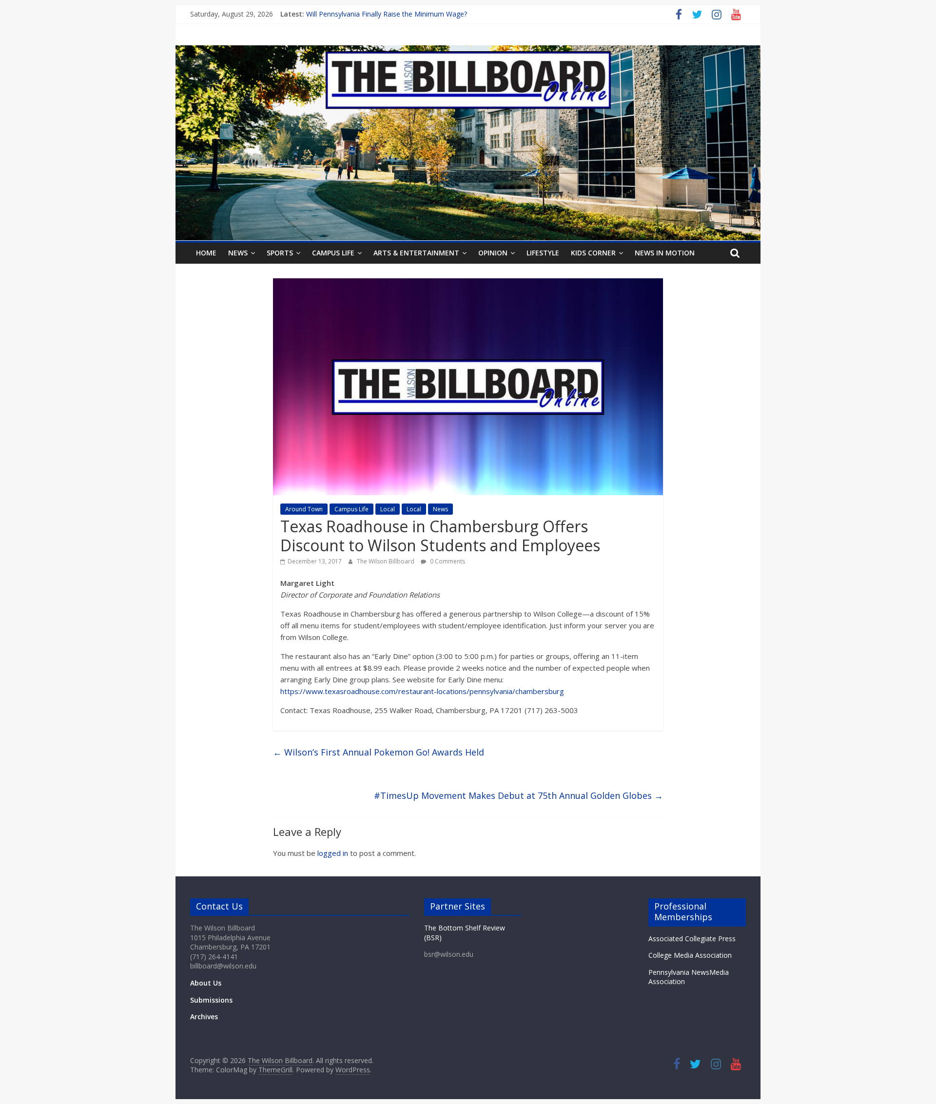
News (238, 252)
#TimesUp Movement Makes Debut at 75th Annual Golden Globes (518, 795)
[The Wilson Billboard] (468, 51)
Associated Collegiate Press (692, 938)
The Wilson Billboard (386, 561)
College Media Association (690, 955)
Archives (204, 1016)
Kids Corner (593, 252)
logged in (332, 853)
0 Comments (447, 561)
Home (206, 252)
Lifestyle (542, 252)
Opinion (492, 252)
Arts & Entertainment (416, 252)
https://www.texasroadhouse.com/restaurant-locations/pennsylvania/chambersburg (422, 691)
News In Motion (665, 252)
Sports (280, 252)
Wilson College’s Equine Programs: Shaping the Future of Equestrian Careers (426, 14)
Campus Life (333, 252)
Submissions (211, 1000)
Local (387, 509)
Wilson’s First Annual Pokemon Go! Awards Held (378, 752)
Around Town (304, 509)
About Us (205, 983)
